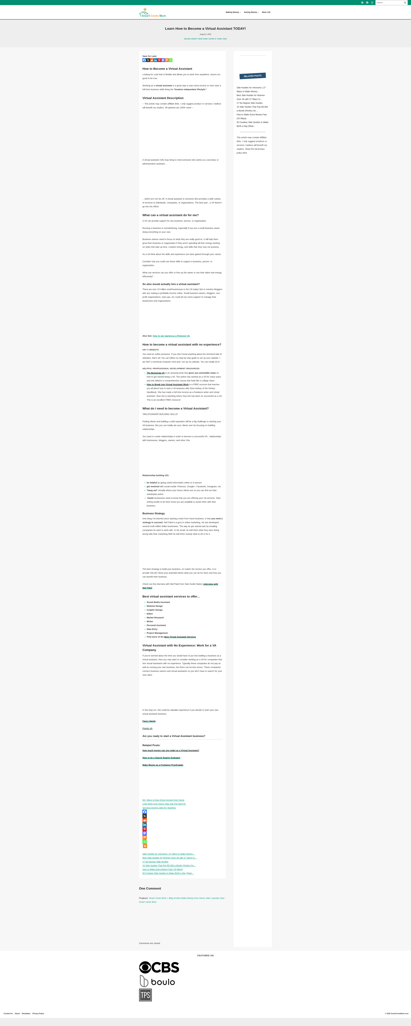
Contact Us (8, 1013)
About (17, 1013)
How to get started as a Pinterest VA (171, 336)
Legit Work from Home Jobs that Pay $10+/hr (164, 804)
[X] (148, 60)
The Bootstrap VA (156, 373)
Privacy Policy (38, 1013)
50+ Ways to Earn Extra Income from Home (163, 800)
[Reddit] (152, 60)
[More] (145, 846)
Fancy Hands (149, 721)
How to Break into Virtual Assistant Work (168, 384)
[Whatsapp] (170, 60)
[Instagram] (372, 2)
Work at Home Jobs (218, 39)
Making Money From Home (196, 39)
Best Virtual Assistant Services (180, 637)
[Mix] (167, 60)
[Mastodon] (163, 60)
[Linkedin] (155, 60)
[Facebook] (367, 2)
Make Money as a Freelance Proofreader (162, 765)
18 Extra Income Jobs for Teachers (159, 808)
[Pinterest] (362, 2)
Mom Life (266, 12)
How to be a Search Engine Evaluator (161, 758)
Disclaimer (26, 1013)
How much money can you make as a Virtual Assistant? (170, 750)
